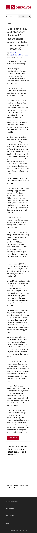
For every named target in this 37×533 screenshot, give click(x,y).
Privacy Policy (10, 508)
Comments (13, 438)
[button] (10, 17)
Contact (8, 523)
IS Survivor (23, 530)
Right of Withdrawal (11, 516)
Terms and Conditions (12, 501)
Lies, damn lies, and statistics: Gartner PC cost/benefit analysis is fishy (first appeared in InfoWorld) (18, 38)
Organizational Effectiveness (19, 55)
